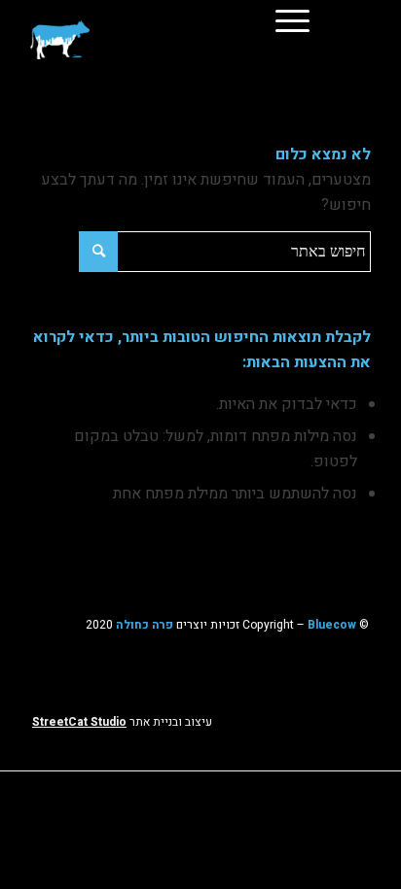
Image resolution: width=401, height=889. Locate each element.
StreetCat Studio (79, 722)
